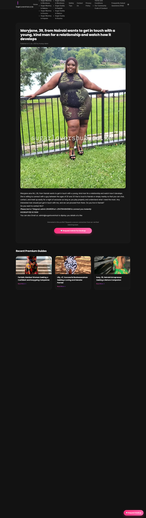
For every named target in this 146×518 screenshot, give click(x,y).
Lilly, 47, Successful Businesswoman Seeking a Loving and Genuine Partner (72, 280)
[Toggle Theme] (128, 4)
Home (35, 4)
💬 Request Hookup (133, 513)
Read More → (22, 283)
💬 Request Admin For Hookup (73, 231)
